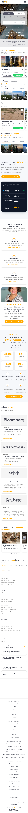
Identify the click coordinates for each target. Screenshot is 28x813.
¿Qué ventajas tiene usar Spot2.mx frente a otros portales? (12, 658)
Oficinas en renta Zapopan (6, 594)
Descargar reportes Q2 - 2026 (10, 176)
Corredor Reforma (11, 29)
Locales (14, 88)
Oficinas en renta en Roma (14, 746)
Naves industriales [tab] (19, 565)
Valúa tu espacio (14, 797)
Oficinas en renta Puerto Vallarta (7, 601)
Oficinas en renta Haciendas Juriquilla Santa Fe (10, 630)
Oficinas (6, 88)
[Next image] (22, 61)
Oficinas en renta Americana (7, 599)
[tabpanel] (14, 600)
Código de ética (14, 777)
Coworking (14, 709)
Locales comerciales (14, 737)
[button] (14, 22)
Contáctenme (7, 75)
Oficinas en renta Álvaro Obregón (8, 580)
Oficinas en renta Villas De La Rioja (8, 611)
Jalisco (3, 590)
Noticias (14, 792)
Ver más (13, 553)
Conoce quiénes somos (13, 396)
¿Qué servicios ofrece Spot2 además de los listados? (12, 668)
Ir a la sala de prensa (6, 413)
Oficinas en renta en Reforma (14, 749)
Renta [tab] (3, 570)
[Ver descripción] (22, 69)
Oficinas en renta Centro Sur (7, 626)
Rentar (8, 13)
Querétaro (4, 619)
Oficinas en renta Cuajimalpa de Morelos (9, 586)
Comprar (20, 13)
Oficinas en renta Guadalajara (7, 592)
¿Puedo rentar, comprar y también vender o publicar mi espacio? (11, 652)
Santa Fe (10, 32)
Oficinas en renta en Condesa (14, 752)
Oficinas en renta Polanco (6, 578)
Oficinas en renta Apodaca (6, 615)
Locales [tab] (10, 565)
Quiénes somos (14, 766)
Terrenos (14, 714)
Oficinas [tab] (4, 565)
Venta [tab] (9, 570)
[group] (14, 67)
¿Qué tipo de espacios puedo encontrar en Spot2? (10, 646)
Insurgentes (18, 32)
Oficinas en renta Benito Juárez (7, 582)
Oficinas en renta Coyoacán (6, 584)
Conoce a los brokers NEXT (13, 321)
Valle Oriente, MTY (10, 35)
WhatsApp (17, 75)
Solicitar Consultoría (15, 2)
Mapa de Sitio (14, 769)
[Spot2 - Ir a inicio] (4, 2)
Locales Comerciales (14, 789)
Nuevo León (4, 605)
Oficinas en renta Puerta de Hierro (8, 597)
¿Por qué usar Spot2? (8, 663)
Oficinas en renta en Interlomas (14, 744)
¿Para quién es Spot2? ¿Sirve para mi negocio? (12, 674)
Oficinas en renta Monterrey (6, 607)
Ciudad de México (6, 576)
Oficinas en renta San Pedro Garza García (9, 613)
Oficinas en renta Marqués (6, 628)
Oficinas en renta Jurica (6, 624)
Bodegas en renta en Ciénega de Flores (14, 754)
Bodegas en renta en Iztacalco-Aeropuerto (14, 757)
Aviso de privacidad (14, 774)
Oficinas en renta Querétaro (6, 621)
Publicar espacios (14, 764)
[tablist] (14, 565)
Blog (14, 794)
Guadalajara (21, 35)
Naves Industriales (14, 786)
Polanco (21, 29)
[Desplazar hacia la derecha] (26, 67)
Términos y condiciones (14, 772)
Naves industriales (14, 704)
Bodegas (22, 88)
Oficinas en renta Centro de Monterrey (8, 609)
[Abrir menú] (25, 2)
